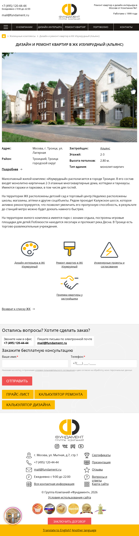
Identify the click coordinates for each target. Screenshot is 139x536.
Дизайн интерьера (50, 27)
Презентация (101, 462)
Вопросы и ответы (99, 478)
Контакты (126, 27)
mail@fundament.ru (15, 15)
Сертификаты (101, 455)
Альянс (105, 148)
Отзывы (97, 469)
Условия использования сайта (69, 497)
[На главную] (4, 36)
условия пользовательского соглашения (55, 370)
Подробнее (10, 169)
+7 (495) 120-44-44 (14, 6)
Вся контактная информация (54, 484)
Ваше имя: (10, 357)
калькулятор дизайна (28, 404)
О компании (24, 27)
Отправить (17, 381)
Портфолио (100, 27)
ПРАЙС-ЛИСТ (17, 394)
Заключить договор (69, 522)
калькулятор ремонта (61, 394)
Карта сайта (100, 484)
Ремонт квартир (75, 27)
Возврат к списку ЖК (16, 309)
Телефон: (78, 357)
